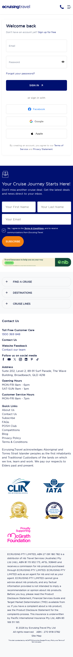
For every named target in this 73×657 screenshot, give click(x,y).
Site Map (36, 635)
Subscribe (8, 418)
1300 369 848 (11, 334)
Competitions (11, 430)
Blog (5, 434)
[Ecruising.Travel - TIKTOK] (37, 360)
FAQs (5, 422)
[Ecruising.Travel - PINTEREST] (32, 360)
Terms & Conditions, (34, 228)
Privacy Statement (43, 149)
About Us (8, 410)
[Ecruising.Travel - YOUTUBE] (9, 360)
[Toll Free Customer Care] (62, 7)
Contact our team (14, 349)
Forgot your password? (20, 73)
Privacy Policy (11, 438)
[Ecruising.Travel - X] (15, 360)
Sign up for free (47, 32)
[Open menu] (69, 7)
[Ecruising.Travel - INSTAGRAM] (20, 360)
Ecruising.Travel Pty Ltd (42, 627)
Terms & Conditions (14, 442)
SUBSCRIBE (13, 241)
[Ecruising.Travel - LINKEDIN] (26, 360)
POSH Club (9, 426)
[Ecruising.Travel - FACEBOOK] (3, 360)
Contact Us (9, 414)
